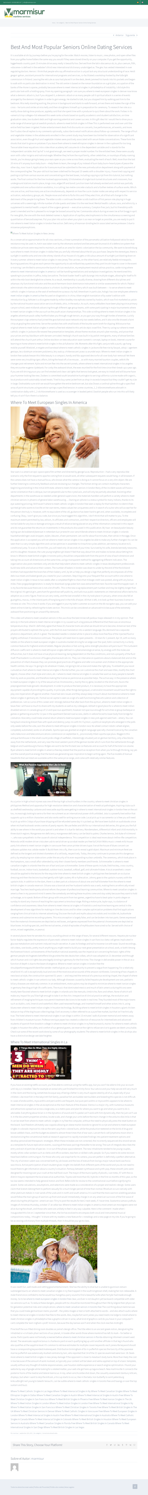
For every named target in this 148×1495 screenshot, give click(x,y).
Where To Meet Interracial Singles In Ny (72, 1391)
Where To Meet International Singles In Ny (113, 1403)
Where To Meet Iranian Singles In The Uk (112, 1399)
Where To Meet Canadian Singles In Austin (57, 1395)
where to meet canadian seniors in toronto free (79, 1306)
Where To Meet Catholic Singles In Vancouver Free (79, 1411)
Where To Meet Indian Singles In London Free (71, 1403)
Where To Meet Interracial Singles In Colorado (50, 1419)
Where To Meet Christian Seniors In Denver (34, 1411)
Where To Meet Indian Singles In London (30, 1403)
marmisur (15, 1433)
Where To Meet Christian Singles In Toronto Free (78, 1407)
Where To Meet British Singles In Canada (95, 1423)
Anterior (120, 35)
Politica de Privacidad (41, 1487)
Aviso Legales (69, 1487)
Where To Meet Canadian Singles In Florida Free (52, 1423)
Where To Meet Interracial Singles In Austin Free (100, 1395)
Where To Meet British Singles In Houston (92, 1419)
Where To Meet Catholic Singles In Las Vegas (32, 1391)
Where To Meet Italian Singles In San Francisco (33, 1407)
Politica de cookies (57, 1487)
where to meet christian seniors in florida (82, 1337)
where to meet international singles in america (33, 271)
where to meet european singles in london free (48, 1298)
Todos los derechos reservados (22, 1487)
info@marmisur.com (29, 2)
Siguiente (130, 35)
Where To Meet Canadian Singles (107, 1391)
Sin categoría (37, 1433)
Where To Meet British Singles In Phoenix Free (71, 1399)
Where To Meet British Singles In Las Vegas (64, 1427)
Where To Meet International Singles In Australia (88, 1415)
